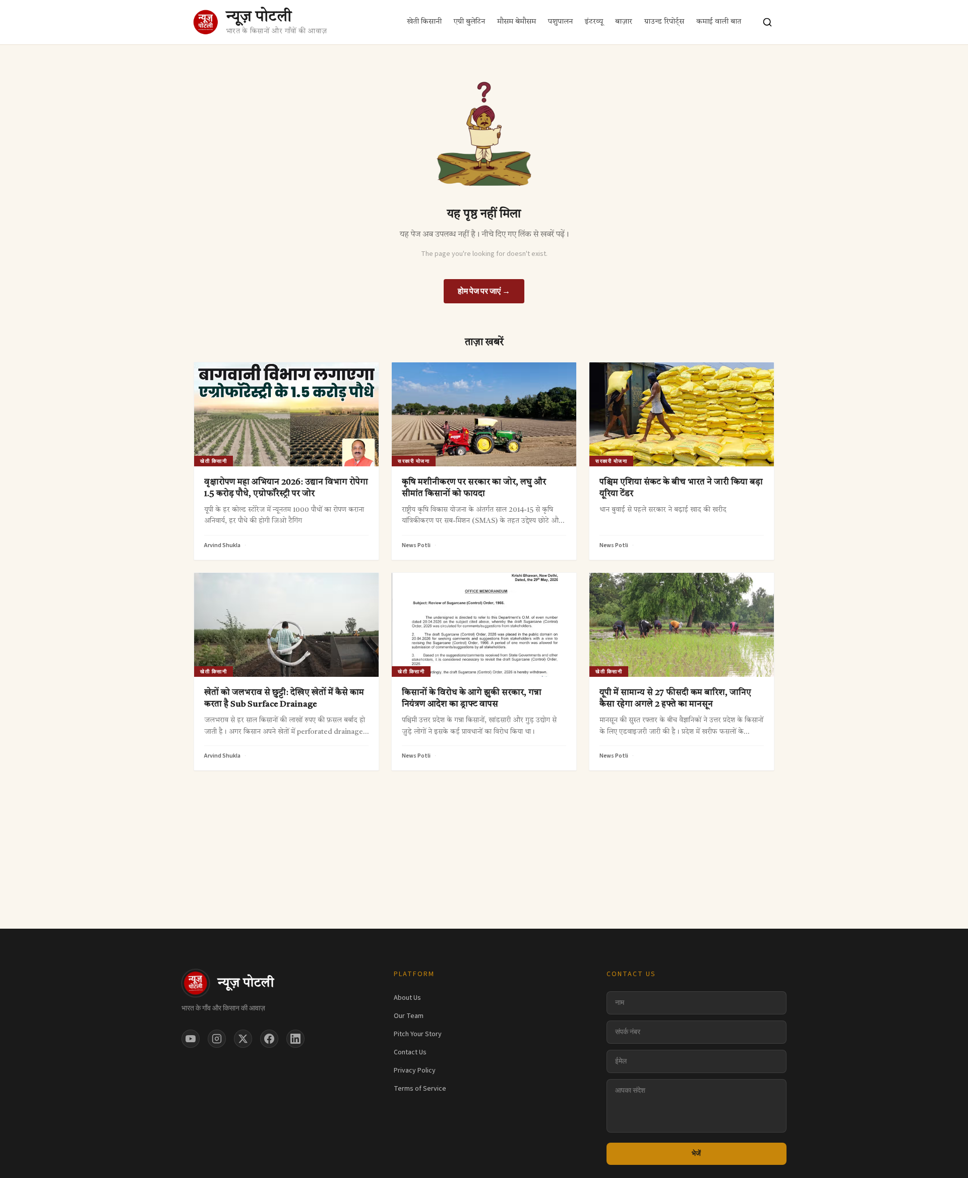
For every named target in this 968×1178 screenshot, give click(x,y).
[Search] (767, 22)
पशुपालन (560, 22)
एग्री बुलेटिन (469, 22)
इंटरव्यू (594, 22)
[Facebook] (269, 1039)
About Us (407, 998)
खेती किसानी (424, 22)
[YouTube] (191, 1039)
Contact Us (410, 1052)
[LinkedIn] (295, 1039)
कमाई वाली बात (718, 22)
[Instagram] (217, 1039)
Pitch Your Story (418, 1034)
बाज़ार (623, 22)
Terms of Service (420, 1089)
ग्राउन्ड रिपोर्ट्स (664, 22)
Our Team (409, 1016)
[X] (243, 1039)
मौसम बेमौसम (516, 22)
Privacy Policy (415, 1070)
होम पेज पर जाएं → (484, 291)
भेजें (696, 1154)
